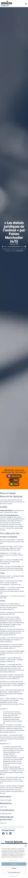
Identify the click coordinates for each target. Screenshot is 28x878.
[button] (25, 845)
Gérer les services (14, 859)
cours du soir (5, 826)
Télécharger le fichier (8, 249)
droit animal (5, 827)
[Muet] (25, 246)
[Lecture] (3, 246)
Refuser (14, 868)
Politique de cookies (13, 876)
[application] (14, 246)
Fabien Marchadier (16, 827)
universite (13, 829)
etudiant (10, 827)
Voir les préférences (14, 872)
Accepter (14, 864)
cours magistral (12, 826)
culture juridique (20, 826)
